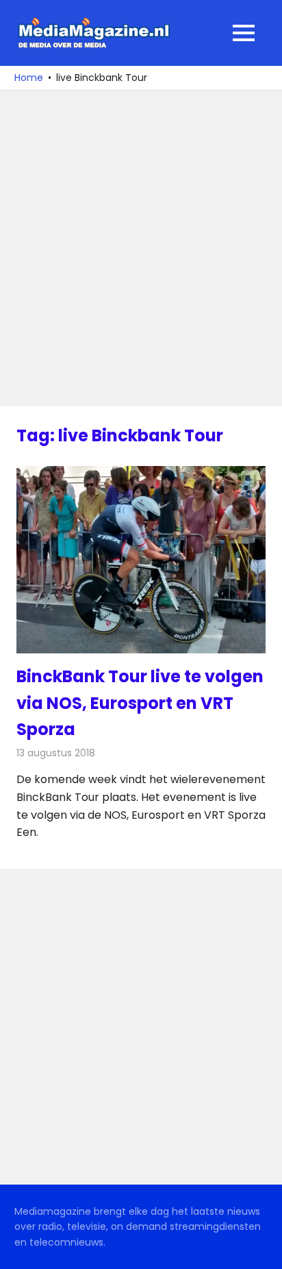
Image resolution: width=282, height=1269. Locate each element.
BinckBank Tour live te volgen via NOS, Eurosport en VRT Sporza (140, 703)
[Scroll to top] (261, 1248)
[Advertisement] (141, 248)
